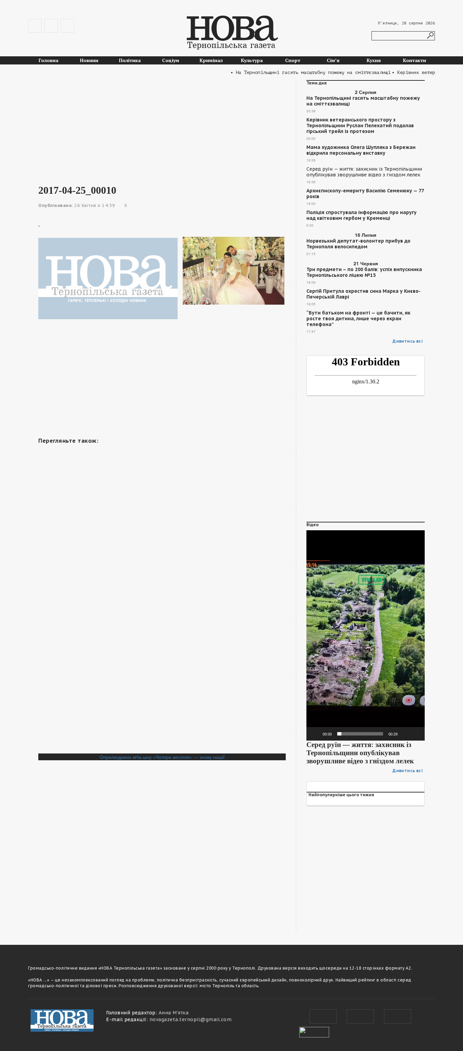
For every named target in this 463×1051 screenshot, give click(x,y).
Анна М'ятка (174, 1013)
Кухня (374, 60)
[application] (365, 635)
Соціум (170, 60)
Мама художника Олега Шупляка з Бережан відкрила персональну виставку (361, 150)
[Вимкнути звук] (405, 733)
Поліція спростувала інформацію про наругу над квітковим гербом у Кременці (361, 215)
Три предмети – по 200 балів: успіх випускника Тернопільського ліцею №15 (364, 272)
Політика (130, 60)
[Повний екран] (415, 733)
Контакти (414, 60)
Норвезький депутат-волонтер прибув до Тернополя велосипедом (358, 244)
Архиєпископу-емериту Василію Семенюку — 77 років (365, 193)
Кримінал (211, 60)
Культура (252, 60)
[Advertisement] (162, 127)
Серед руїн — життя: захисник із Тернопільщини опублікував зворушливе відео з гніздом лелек (364, 172)
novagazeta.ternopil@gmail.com (190, 1019)
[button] (365, 635)
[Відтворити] (315, 733)
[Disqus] (162, 660)
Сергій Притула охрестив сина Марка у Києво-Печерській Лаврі (363, 294)
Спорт (292, 60)
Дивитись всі (407, 341)
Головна (48, 60)
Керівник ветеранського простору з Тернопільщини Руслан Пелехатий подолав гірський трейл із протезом (360, 125)
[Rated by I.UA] (314, 1031)
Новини (89, 60)
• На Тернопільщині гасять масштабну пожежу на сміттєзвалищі (300, 72)
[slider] (360, 733)
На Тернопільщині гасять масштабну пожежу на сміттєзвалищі (363, 101)
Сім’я (333, 60)
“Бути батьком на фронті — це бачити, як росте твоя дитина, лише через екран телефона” (358, 318)
